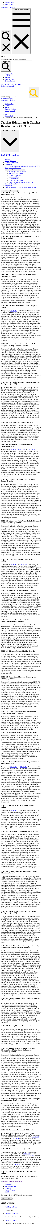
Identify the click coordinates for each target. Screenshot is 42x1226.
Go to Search (9, 4)
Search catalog (5, 97)
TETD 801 (13, 449)
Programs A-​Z (9, 186)
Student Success (10, 1190)
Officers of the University (16, 173)
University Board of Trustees (17, 171)
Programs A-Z (9, 74)
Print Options (10, 191)
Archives (7, 77)
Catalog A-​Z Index (10, 161)
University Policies (10, 79)
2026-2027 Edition (10, 155)
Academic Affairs (14, 177)
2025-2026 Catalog (11, 1220)
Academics (8, 1185)
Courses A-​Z (9, 164)
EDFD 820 (13, 767)
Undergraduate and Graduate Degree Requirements (20, 187)
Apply (20, 84)
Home (6, 114)
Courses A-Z (9, 76)
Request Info (13, 84)
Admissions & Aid (10, 1186)
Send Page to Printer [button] (11, 1207)
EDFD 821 (23, 767)
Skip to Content (9, 2)
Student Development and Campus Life (21, 182)
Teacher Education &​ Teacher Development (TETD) (25, 166)
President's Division (15, 175)
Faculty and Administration (13, 168)
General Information (11, 184)
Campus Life (9, 1188)
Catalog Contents (10, 81)
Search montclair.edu (7, 59)
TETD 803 (31, 449)
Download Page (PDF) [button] (12, 1213)
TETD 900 (35, 1137)
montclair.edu (5, 84)
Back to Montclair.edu (7, 86)
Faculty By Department (16, 180)
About (7, 1192)
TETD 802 (13, 311)
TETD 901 (30, 1155)
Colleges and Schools (11, 162)
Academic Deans (14, 178)
